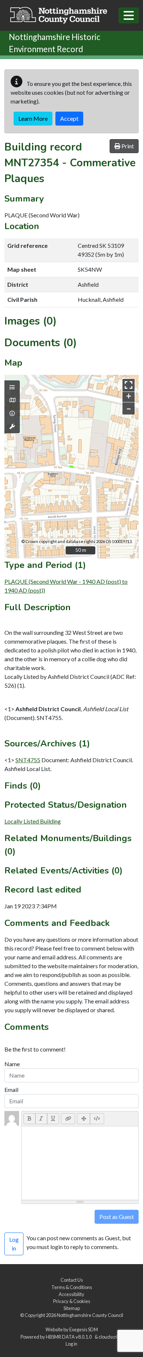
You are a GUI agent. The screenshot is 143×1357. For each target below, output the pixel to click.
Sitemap (71, 1308)
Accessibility (71, 1294)
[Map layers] (12, 387)
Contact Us (71, 1280)
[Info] (12, 413)
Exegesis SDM (83, 1329)
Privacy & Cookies (71, 1301)
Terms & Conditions (71, 1287)
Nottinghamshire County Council (90, 1315)
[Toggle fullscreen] (128, 385)
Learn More (33, 118)
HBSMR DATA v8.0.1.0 (69, 1337)
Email (11, 1089)
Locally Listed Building (32, 821)
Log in (71, 1344)
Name (12, 1063)
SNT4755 (27, 759)
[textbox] (80, 1163)
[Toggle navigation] (129, 15)
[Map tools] (12, 426)
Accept (69, 118)
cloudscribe (110, 1337)
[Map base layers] (12, 400)
